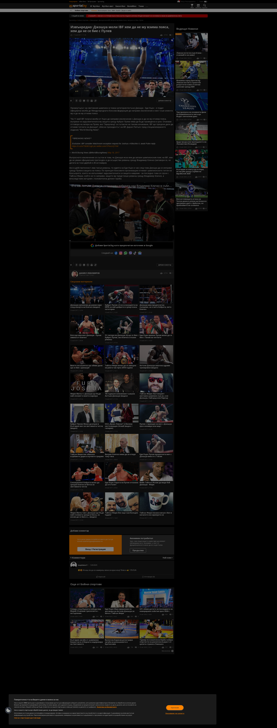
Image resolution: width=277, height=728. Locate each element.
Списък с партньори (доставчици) (27, 718)
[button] (8, 710)
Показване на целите (174, 713)
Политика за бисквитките (107, 707)
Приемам (175, 708)
